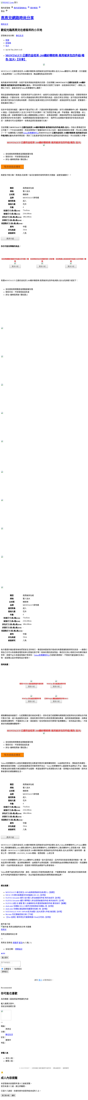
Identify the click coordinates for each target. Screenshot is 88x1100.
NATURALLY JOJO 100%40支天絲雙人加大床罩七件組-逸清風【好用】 (34, 912)
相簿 (7, 40)
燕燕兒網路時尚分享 (17, 18)
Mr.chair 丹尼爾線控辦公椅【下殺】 (20, 914)
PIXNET (26, 1068)
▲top (3, 953)
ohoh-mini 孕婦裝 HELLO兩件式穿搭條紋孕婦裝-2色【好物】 (30, 906)
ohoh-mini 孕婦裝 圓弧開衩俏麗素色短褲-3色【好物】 (27, 909)
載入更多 (5, 957)
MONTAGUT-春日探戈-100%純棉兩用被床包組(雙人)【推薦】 (31, 892)
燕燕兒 (3, 930)
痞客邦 (15, 943)
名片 (7, 46)
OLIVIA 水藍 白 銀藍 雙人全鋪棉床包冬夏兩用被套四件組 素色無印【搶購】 (36, 903)
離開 (13, 1095)
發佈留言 (5, 971)
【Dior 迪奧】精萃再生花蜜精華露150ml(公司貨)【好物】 (29, 917)
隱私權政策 (57, 1068)
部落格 (8, 43)
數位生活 (19, 36)
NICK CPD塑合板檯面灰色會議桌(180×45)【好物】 (26, 895)
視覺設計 (18, 949)
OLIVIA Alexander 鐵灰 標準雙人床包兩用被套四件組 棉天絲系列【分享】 (35, 901)
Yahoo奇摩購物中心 (31, 133)
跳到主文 (4, 24)
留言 (20, 943)
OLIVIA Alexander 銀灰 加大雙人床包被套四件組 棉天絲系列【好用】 (33, 898)
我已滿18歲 (5, 1095)
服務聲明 (66, 1068)
